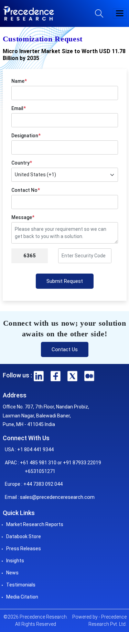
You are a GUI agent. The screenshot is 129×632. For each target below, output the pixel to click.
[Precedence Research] (28, 13)
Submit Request (64, 281)
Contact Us (65, 349)
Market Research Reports (34, 524)
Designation (26, 135)
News (12, 572)
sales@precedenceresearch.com (57, 497)
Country (21, 163)
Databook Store (23, 536)
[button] (120, 13)
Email (18, 108)
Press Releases (23, 548)
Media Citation (22, 597)
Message (22, 217)
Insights (15, 560)
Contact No (25, 190)
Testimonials (20, 584)
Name (19, 81)
